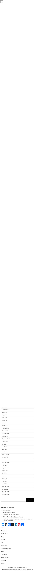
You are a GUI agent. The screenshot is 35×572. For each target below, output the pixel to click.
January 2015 (5, 431)
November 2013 (5, 462)
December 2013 (5, 460)
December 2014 (5, 433)
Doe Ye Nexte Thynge (13, 514)
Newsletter (3, 560)
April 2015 (4, 423)
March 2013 (4, 484)
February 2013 (5, 486)
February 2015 (5, 428)
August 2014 (5, 441)
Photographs (4, 554)
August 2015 (5, 412)
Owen (4, 510)
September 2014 (6, 438)
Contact (3, 539)
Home (2, 527)
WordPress (9, 569)
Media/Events (4, 545)
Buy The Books (4, 533)
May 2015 (4, 420)
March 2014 (4, 452)
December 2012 (5, 492)
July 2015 (4, 415)
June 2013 (4, 476)
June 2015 (4, 417)
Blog (2, 542)
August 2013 (5, 470)
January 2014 (5, 457)
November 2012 (5, 494)
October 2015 (5, 407)
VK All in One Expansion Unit (27, 569)
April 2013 (4, 481)
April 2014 (4, 449)
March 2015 (4, 425)
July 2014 (4, 444)
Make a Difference (5, 557)
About (9, 510)
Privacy (2, 563)
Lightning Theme (17, 569)
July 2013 (4, 473)
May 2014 (4, 446)
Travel (2, 551)
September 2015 (6, 409)
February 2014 (5, 454)
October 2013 (5, 465)
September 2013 (6, 468)
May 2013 (4, 478)
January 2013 (5, 489)
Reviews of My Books (6, 548)
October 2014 (5, 436)
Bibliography (4, 530)
